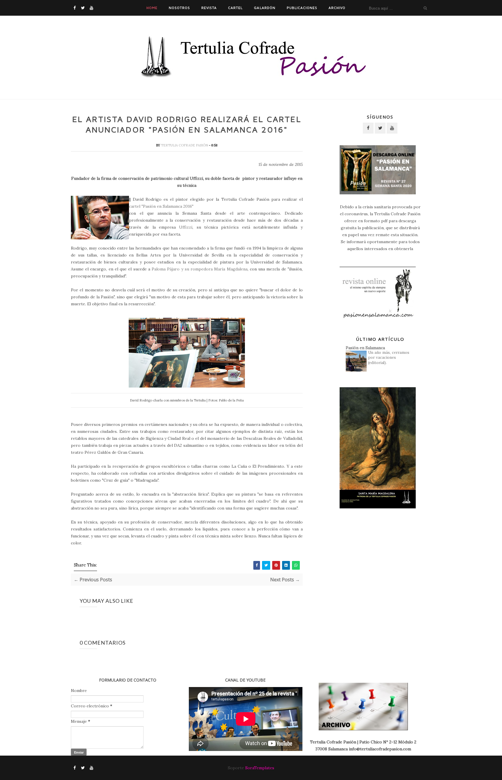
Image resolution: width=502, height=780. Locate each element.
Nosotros (179, 8)
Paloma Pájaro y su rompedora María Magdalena (199, 269)
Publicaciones (302, 8)
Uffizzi (185, 227)
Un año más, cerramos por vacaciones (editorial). (388, 357)
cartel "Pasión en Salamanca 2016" (161, 206)
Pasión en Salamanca (365, 347)
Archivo (337, 8)
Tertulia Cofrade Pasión (185, 145)
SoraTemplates (259, 767)
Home (151, 8)
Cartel (235, 8)
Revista (209, 8)
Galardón (264, 8)
